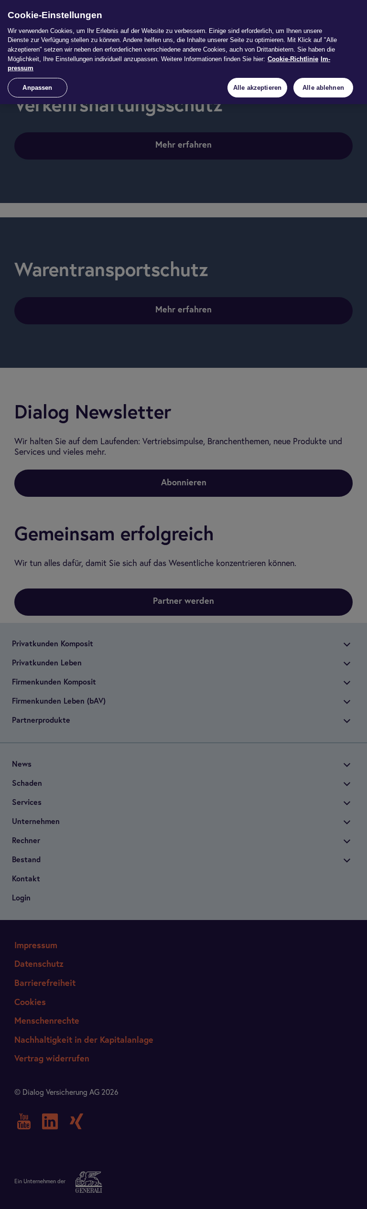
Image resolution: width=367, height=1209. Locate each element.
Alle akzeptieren (257, 87)
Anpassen (37, 87)
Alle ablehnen (323, 87)
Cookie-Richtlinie (293, 59)
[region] (183, 52)
